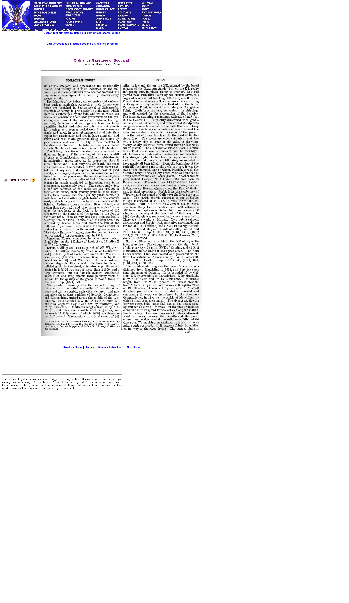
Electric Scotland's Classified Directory (94, 43)
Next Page (133, 347)
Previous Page (72, 347)
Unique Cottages (57, 43)
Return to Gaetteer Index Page (104, 347)
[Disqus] (62, 442)
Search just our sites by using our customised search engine (82, 32)
